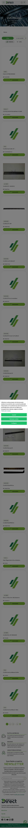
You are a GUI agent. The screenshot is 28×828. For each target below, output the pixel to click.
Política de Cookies (6, 411)
